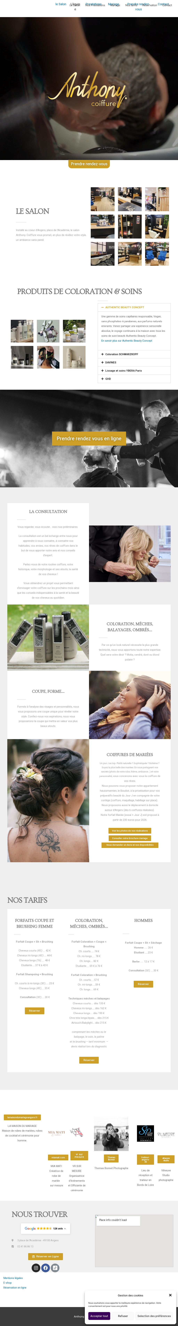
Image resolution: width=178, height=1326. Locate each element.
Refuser (123, 1316)
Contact (167, 5)
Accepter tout (99, 1316)
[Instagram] (36, 1268)
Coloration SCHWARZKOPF (121, 354)
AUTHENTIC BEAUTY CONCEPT (124, 307)
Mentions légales (13, 1278)
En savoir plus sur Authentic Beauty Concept (126, 340)
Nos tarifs (131, 5)
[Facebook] (45, 1268)
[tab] (134, 307)
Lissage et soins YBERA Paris (123, 370)
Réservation (149, 5)
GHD (108, 378)
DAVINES (110, 362)
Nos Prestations (95, 5)
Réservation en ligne (14, 1287)
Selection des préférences (154, 1316)
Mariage (115, 5)
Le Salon (75, 5)
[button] (171, 1295)
